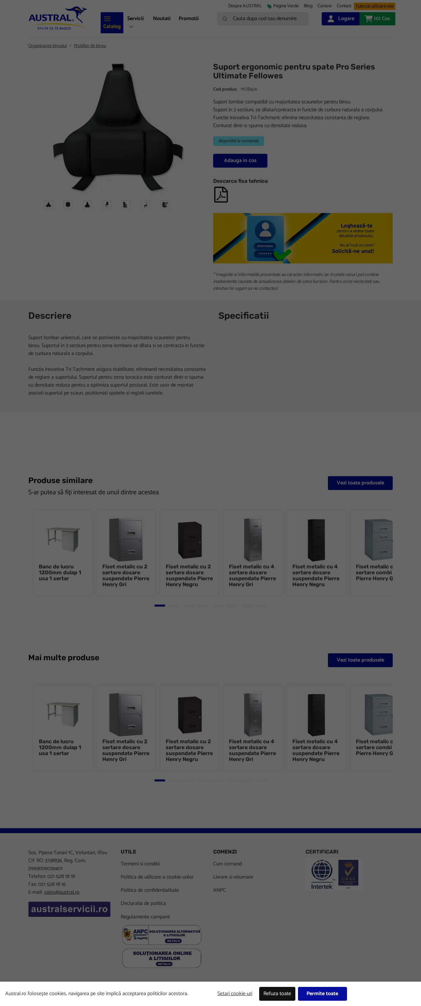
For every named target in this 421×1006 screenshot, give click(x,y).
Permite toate (322, 993)
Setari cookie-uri (234, 993)
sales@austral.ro (62, 892)
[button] (324, 6)
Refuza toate (277, 993)
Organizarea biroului (47, 46)
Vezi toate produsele (360, 482)
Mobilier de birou (90, 46)
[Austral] (57, 18)
